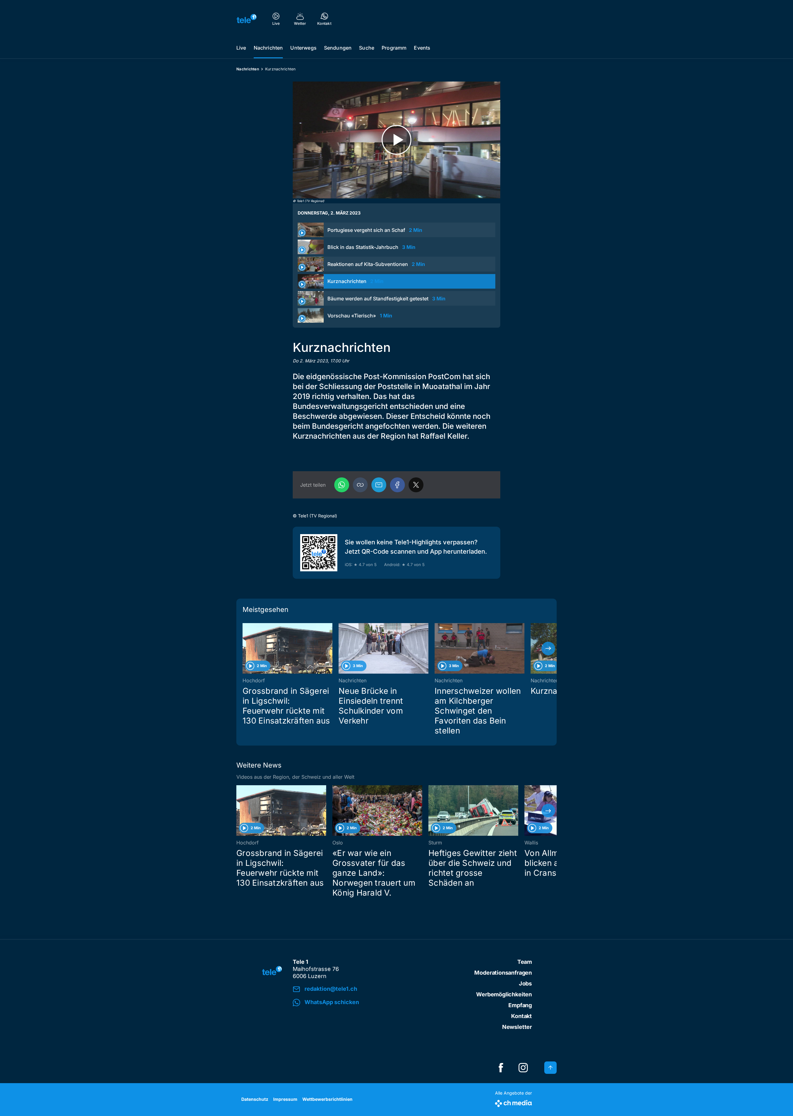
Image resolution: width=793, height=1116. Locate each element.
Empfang (520, 1005)
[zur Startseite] (246, 18)
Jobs (525, 983)
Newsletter (517, 1027)
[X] (416, 484)
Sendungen (338, 48)
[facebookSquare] (501, 1067)
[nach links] (245, 648)
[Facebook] (397, 484)
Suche (366, 48)
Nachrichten (268, 48)
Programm (394, 48)
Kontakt (521, 1016)
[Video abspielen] (396, 140)
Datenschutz (254, 1099)
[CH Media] (513, 1102)
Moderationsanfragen (503, 972)
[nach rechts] (548, 648)
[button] (360, 484)
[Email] (378, 484)
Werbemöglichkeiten (504, 994)
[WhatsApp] (341, 484)
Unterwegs (303, 48)
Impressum (285, 1099)
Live (241, 48)
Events (422, 48)
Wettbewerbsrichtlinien (327, 1099)
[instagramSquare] (523, 1067)
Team (524, 962)
